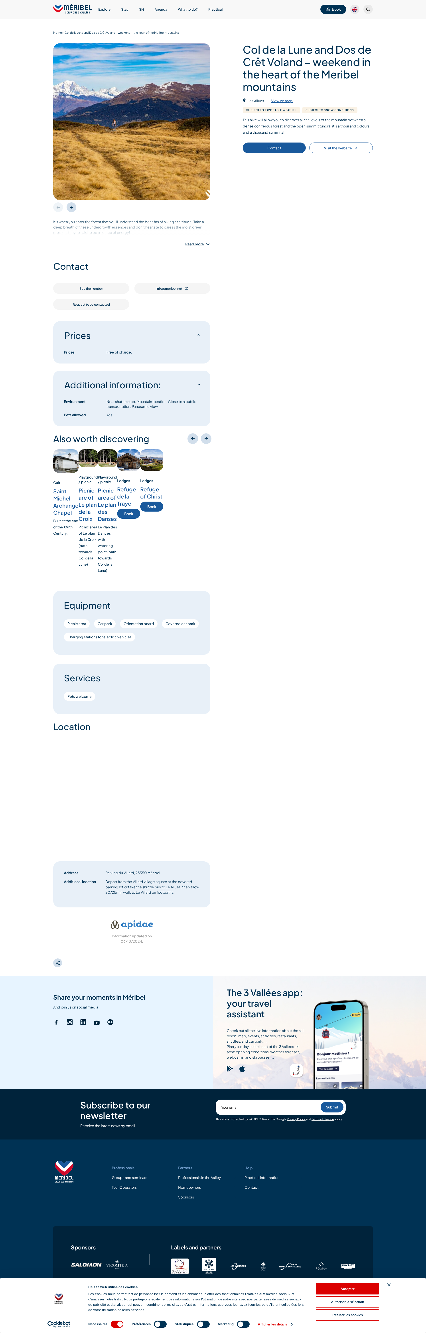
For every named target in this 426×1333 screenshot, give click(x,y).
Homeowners (189, 1187)
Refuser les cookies (347, 1315)
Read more (194, 244)
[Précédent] (192, 438)
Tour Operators (124, 1187)
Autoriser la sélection (347, 1302)
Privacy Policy (296, 1119)
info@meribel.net (169, 288)
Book (336, 9)
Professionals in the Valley (199, 1177)
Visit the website (338, 148)
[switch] (160, 1324)
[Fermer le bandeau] (388, 1284)
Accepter (348, 1289)
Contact (274, 148)
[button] (71, 207)
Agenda (161, 9)
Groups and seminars (129, 1177)
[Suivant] (206, 438)
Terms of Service (323, 1119)
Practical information (262, 1177)
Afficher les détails (272, 1324)
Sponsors (186, 1197)
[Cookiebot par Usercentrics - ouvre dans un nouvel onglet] (58, 1324)
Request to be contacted (91, 304)
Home (57, 32)
